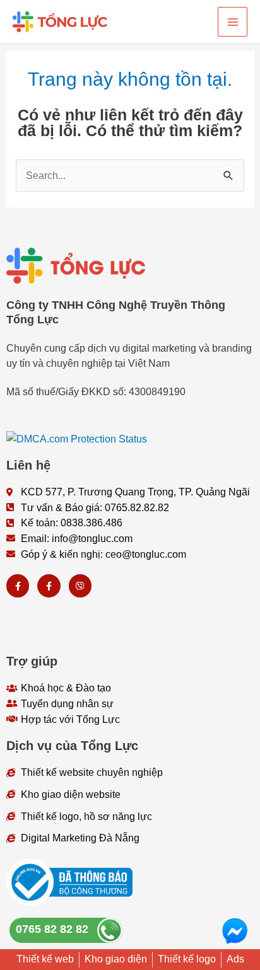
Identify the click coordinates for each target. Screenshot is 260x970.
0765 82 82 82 (52, 929)
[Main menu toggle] (232, 22)
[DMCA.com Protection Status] (76, 437)
